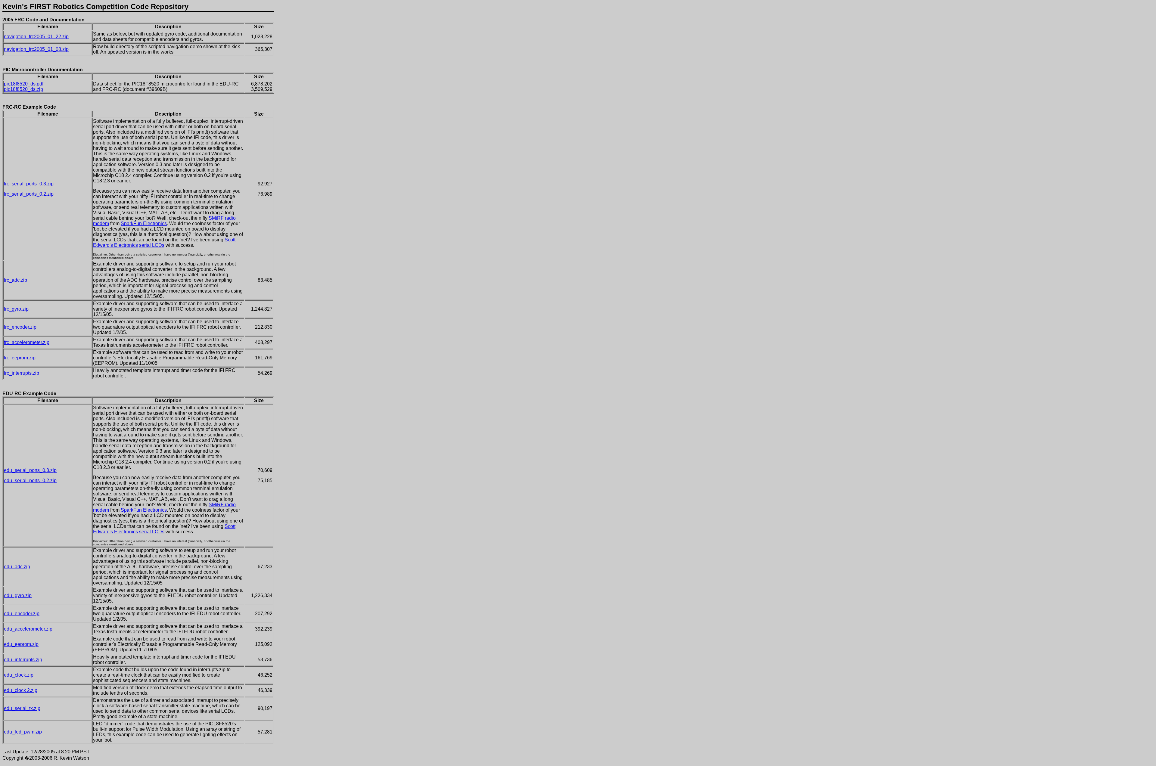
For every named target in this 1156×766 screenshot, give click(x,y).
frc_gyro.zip (16, 309)
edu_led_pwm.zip (23, 731)
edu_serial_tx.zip (22, 708)
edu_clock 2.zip (20, 690)
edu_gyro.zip (18, 595)
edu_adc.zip (17, 566)
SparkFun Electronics (144, 223)
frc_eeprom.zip (20, 357)
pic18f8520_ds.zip (23, 89)
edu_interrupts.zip (23, 659)
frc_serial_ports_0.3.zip (29, 183)
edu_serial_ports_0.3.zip (30, 470)
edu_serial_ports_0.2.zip (30, 480)
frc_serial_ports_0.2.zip (29, 194)
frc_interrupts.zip (21, 373)
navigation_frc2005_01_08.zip (36, 49)
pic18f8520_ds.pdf (23, 83)
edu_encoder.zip (21, 613)
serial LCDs (151, 245)
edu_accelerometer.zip (28, 628)
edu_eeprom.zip (21, 644)
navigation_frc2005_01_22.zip (36, 36)
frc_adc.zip (15, 280)
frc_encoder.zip (20, 327)
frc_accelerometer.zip (26, 342)
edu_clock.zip (18, 675)
